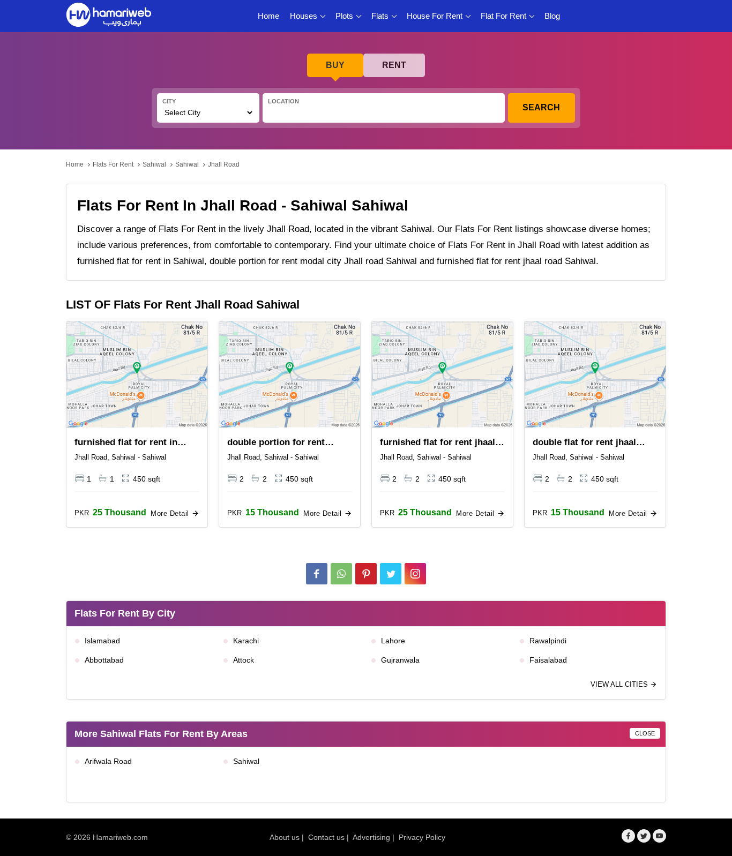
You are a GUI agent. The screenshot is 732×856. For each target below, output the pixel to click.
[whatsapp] (341, 573)
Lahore (393, 640)
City (169, 101)
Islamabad (102, 640)
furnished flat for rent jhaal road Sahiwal (437, 443)
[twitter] (390, 573)
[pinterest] (366, 573)
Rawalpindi (547, 640)
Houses (303, 15)
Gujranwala (400, 660)
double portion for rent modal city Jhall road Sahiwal (276, 443)
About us (285, 837)
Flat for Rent (503, 15)
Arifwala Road (108, 761)
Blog (552, 15)
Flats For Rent (113, 164)
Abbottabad (104, 660)
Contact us (326, 837)
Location (283, 101)
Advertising (371, 837)
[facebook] (316, 573)
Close (645, 733)
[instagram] (415, 573)
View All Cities (620, 684)
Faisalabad (548, 660)
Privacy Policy (422, 837)
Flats (380, 15)
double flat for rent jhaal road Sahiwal (584, 443)
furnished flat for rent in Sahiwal (125, 443)
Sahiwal (154, 164)
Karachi (246, 640)
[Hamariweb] (109, 16)
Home (268, 15)
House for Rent (434, 15)
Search (541, 107)
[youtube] (659, 836)
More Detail (171, 513)
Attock (243, 660)
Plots (344, 15)
